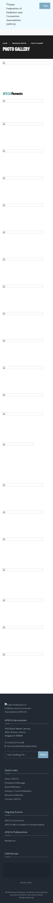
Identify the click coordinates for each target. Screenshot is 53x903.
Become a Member (14, 795)
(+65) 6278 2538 (15, 742)
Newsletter (10, 840)
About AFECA (12, 778)
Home (5, 43)
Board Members (13, 787)
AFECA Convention (14, 820)
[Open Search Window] (48, 32)
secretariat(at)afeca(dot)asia (22, 746)
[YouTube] (9, 32)
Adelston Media (37, 895)
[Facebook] (4, 32)
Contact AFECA (13, 799)
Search (43, 754)
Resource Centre (19, 43)
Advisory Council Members (18, 791)
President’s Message (15, 782)
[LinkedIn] (14, 32)
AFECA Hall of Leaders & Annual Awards (24, 824)
